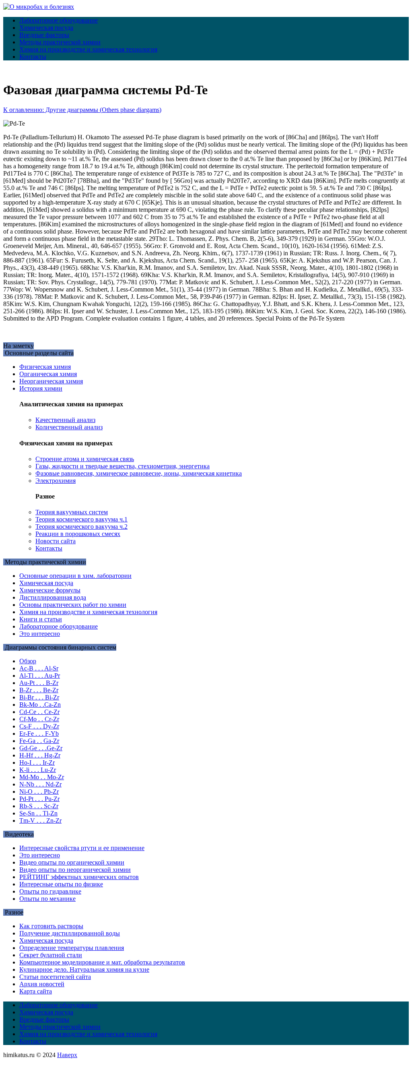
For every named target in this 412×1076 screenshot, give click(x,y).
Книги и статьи (40, 619)
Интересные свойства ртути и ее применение (81, 847)
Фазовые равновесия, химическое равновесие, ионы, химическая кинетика (138, 473)
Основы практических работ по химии (72, 604)
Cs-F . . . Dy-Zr (39, 726)
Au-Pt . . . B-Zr (38, 682)
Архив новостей (41, 984)
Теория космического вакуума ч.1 (81, 519)
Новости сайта (55, 541)
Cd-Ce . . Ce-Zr (39, 711)
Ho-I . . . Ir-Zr (37, 762)
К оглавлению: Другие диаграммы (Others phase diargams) (82, 109)
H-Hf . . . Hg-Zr (39, 755)
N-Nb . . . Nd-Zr (40, 784)
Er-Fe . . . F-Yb (39, 733)
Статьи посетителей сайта (55, 976)
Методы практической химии (60, 42)
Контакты (32, 56)
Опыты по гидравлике (50, 891)
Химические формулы (49, 590)
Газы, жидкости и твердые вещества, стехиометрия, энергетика (122, 466)
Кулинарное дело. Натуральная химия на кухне (84, 969)
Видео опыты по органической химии (71, 862)
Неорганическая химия (51, 381)
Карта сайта (35, 991)
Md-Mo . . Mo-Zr (41, 777)
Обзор (27, 661)
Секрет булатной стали (50, 955)
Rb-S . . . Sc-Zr (38, 806)
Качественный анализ (65, 419)
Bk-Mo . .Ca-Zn (40, 704)
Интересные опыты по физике (61, 884)
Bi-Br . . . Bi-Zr (39, 697)
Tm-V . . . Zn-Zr (40, 820)
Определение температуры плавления (71, 947)
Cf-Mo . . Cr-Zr (39, 719)
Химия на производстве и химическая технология (88, 49)
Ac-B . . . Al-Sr (38, 668)
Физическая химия (45, 366)
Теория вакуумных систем (71, 512)
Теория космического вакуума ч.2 (81, 526)
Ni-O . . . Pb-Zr (39, 791)
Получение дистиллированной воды (69, 933)
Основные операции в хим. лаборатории (75, 575)
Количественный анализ (69, 427)
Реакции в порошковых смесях (77, 533)
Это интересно (39, 633)
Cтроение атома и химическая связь (84, 458)
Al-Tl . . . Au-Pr (39, 675)
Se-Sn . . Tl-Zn (38, 813)
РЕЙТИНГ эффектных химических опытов (79, 876)
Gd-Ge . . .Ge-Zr (40, 748)
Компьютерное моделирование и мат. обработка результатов (102, 962)
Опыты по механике (47, 898)
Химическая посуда (46, 27)
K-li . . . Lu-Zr (37, 769)
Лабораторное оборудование (58, 20)
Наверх (67, 1054)
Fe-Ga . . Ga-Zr (39, 740)
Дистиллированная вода (52, 597)
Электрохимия (55, 480)
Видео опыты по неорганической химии (75, 869)
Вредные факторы (44, 34)
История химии (40, 388)
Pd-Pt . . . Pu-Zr (39, 798)
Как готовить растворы (51, 926)
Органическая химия (48, 373)
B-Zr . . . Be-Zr (38, 690)
